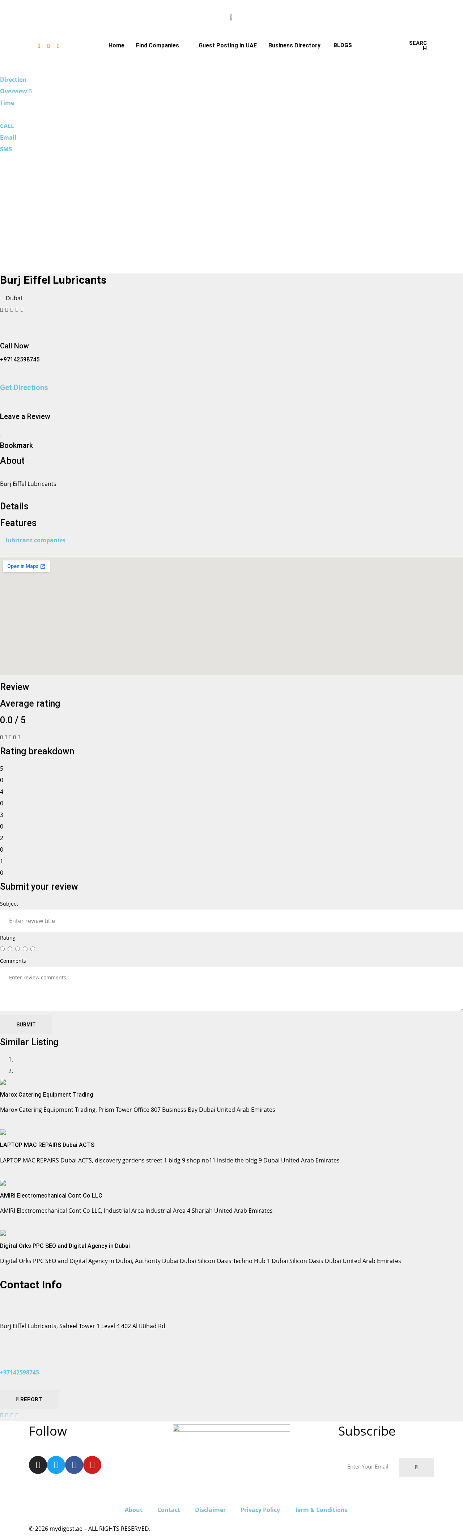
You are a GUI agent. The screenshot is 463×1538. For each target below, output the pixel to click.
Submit (26, 1025)
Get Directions (24, 387)
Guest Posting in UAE (228, 45)
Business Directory (294, 45)
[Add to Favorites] (1, 432)
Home (116, 45)
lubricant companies (35, 540)
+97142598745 (19, 1372)
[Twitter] (58, 45)
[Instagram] (38, 45)
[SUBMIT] (416, 1467)
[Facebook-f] (48, 45)
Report (30, 1399)
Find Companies (157, 45)
